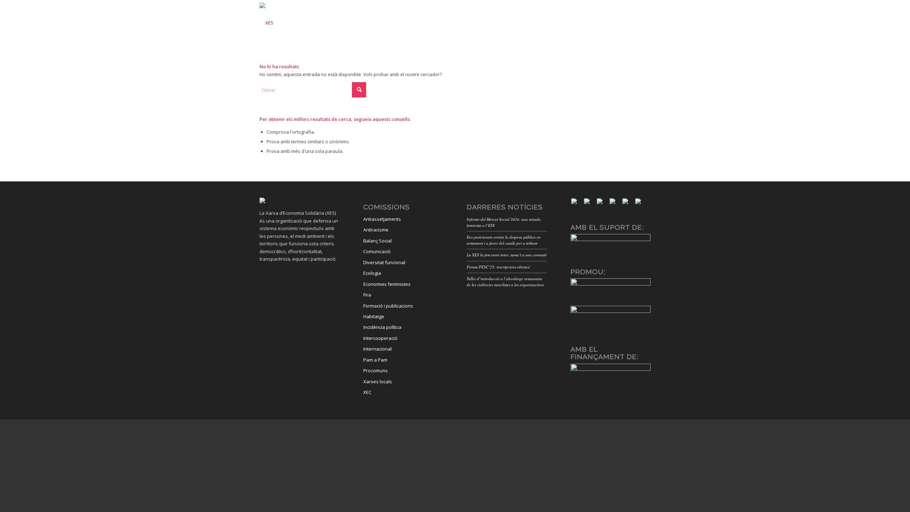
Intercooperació (380, 338)
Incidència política (382, 327)
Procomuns (375, 370)
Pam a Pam (375, 360)
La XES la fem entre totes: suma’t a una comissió (507, 254)
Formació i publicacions (388, 306)
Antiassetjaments (382, 219)
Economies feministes (387, 284)
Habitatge (373, 316)
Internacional (377, 349)
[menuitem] (371, 20)
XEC (367, 392)
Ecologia (372, 273)
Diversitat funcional (384, 262)
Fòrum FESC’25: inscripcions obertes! (498, 267)
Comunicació (377, 251)
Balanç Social (377, 241)
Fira (367, 295)
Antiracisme (376, 229)
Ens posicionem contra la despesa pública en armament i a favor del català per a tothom (504, 240)
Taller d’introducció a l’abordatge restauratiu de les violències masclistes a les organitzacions (505, 281)
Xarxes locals (377, 381)
